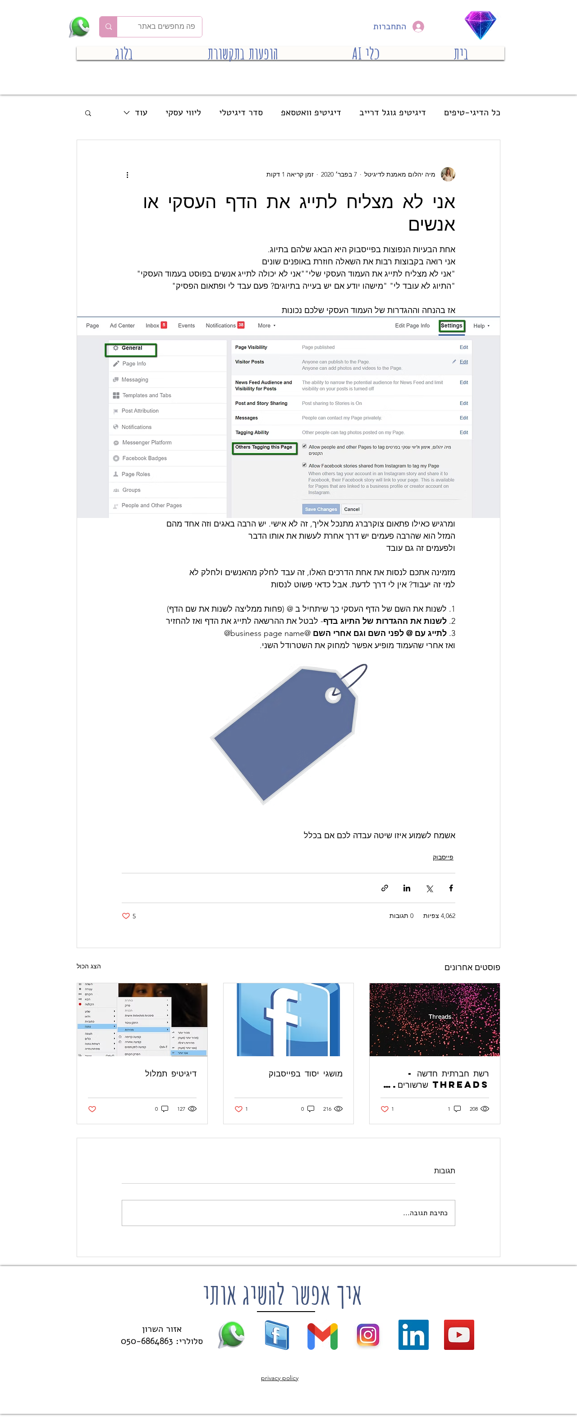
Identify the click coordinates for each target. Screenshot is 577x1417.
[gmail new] (322, 1335)
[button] (88, 112)
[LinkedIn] (413, 1335)
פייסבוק (443, 857)
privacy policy (279, 1378)
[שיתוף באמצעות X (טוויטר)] (429, 888)
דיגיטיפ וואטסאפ (311, 112)
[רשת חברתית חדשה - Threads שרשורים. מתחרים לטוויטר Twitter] (435, 1019)
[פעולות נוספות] (127, 174)
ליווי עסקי (183, 112)
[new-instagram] (368, 1335)
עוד (141, 112)
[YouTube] (459, 1335)
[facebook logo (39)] (277, 1335)
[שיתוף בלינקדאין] (407, 888)
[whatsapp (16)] (231, 1335)
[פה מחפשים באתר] (108, 27)
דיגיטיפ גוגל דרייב (392, 112)
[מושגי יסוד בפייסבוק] (289, 1019)
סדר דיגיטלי (241, 112)
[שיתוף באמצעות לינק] (384, 888)
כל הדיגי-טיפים (472, 112)
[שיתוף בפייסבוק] (451, 888)
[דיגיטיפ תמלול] (142, 1019)
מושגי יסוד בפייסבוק (306, 1073)
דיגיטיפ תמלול (171, 1073)
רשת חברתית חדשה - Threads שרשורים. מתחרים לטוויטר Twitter (441, 1078)
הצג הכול (89, 966)
